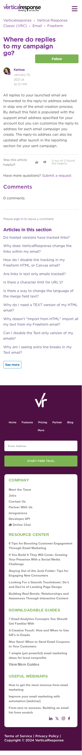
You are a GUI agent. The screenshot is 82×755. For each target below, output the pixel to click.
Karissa (19, 69)
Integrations (18, 513)
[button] (36, 162)
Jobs (12, 495)
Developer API (19, 519)
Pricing (42, 422)
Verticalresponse (17, 20)
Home (12, 422)
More (41, 430)
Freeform (55, 26)
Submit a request (56, 175)
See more (12, 364)
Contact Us (17, 501)
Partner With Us (20, 507)
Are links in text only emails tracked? (34, 274)
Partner (57, 422)
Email (37, 26)
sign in (18, 219)
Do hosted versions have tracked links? (36, 237)
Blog (70, 422)
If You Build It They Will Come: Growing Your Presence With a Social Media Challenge (38, 559)
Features (27, 422)
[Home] (22, 8)
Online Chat (21, 524)
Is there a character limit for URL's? (33, 282)
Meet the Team (20, 489)
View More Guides (24, 664)
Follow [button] (57, 59)
